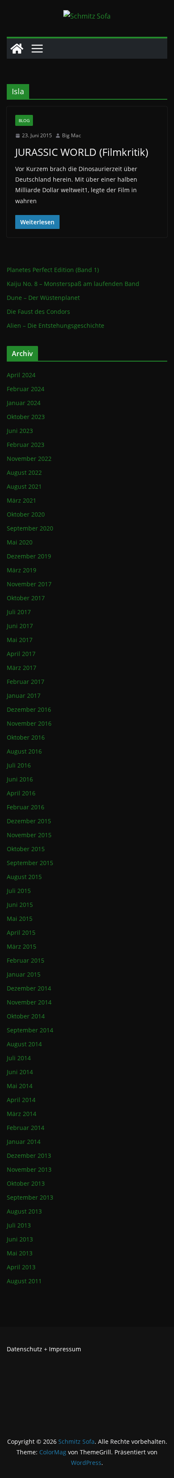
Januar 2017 (24, 695)
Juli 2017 (19, 612)
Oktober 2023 (26, 417)
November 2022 (29, 459)
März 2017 (21, 668)
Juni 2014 (20, 1072)
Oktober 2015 (26, 849)
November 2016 (29, 723)
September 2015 (30, 863)
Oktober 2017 (26, 598)
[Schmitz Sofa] (17, 48)
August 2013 (24, 1211)
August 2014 (24, 1044)
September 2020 (30, 528)
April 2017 (21, 654)
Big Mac (71, 135)
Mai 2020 (20, 542)
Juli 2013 (19, 1225)
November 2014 (29, 1002)
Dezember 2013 (29, 1155)
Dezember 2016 (29, 709)
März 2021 (21, 500)
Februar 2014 (25, 1128)
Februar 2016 (25, 807)
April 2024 (21, 375)
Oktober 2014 (26, 1016)
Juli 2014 (19, 1058)
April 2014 (21, 1100)
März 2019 (21, 570)
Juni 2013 (20, 1239)
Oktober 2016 (26, 737)
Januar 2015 (24, 974)
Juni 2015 (20, 905)
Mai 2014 (20, 1086)
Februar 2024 (25, 389)
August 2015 (24, 877)
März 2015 (21, 946)
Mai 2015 (20, 919)
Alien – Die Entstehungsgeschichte (55, 325)
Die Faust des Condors (38, 312)
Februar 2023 (25, 445)
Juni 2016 (20, 779)
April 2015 (21, 932)
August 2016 (24, 751)
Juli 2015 (19, 891)
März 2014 (21, 1114)
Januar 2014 (24, 1142)
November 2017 (29, 584)
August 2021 (24, 486)
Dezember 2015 (29, 821)
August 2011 (24, 1281)
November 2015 (29, 835)
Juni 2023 (20, 431)
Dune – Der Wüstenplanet (43, 298)
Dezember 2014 (29, 988)
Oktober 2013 (26, 1183)
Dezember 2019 (29, 556)
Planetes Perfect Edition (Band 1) (53, 270)
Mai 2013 (20, 1253)
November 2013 (29, 1169)
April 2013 (21, 1267)
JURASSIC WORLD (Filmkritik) (81, 152)
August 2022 (24, 472)
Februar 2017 (25, 682)
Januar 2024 (24, 403)
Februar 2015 (25, 960)
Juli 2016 (19, 765)
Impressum (65, 1349)
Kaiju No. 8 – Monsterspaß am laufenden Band (73, 284)
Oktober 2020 (26, 514)
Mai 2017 (20, 640)
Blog (24, 120)
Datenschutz (24, 1349)
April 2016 (21, 793)
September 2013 (30, 1197)
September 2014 (30, 1030)
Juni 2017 (20, 626)
